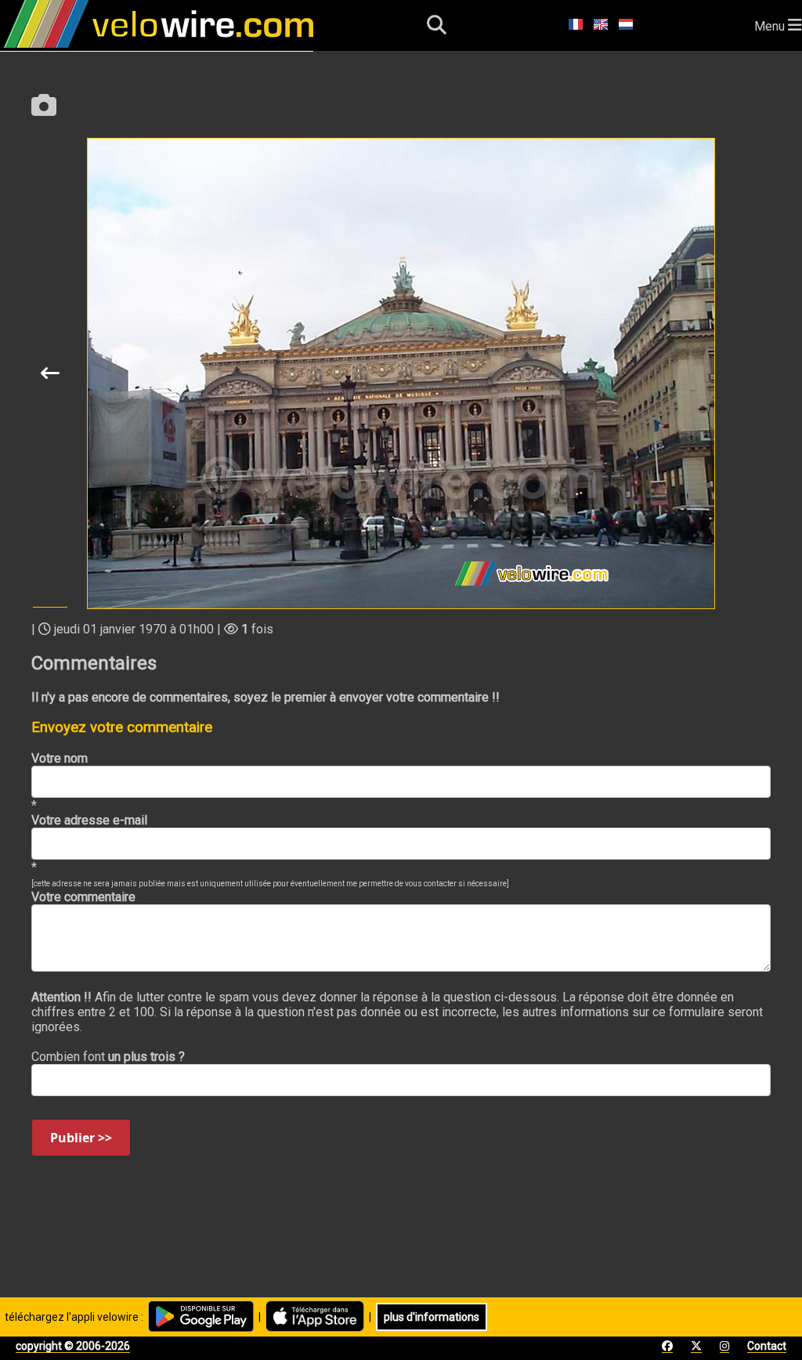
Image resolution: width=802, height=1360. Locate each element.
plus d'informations (431, 1317)
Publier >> (81, 1137)
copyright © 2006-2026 (73, 1346)
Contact (766, 1346)
